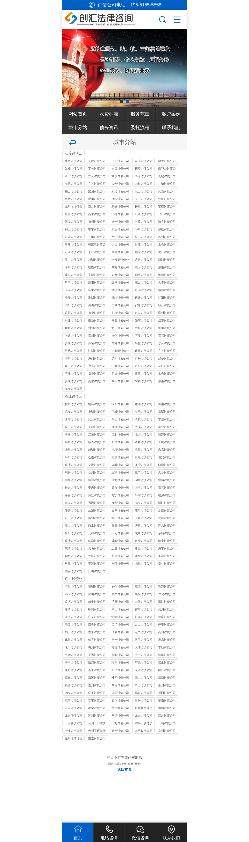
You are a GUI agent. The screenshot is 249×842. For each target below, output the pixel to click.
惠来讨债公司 (73, 700)
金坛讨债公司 (120, 199)
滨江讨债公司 (97, 419)
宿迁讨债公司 (143, 297)
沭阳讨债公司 (167, 297)
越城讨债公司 (97, 449)
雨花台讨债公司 (167, 169)
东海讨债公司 (120, 267)
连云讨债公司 (143, 259)
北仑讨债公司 (143, 434)
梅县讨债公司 (120, 647)
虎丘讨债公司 (167, 252)
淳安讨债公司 (120, 404)
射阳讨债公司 (97, 282)
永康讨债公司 (167, 510)
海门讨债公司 (120, 328)
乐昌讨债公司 (120, 601)
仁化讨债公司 (167, 594)
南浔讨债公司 (143, 487)
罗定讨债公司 (97, 708)
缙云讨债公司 (143, 525)
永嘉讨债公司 (167, 449)
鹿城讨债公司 (120, 464)
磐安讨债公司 (73, 510)
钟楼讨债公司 (167, 199)
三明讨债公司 (167, 723)
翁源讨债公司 (73, 601)
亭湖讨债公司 (97, 274)
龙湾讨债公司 (143, 464)
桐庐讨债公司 (97, 404)
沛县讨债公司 (167, 221)
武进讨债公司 (120, 206)
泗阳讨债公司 (73, 305)
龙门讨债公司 (73, 647)
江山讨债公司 (73, 525)
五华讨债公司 (73, 654)
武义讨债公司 (143, 502)
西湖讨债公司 (73, 419)
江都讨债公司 (120, 214)
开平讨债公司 (167, 624)
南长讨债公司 (143, 183)
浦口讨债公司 (120, 168)
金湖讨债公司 (143, 290)
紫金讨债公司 (167, 662)
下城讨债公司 (120, 411)
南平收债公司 (143, 730)
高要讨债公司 (73, 624)
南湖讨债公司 (73, 502)
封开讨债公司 (143, 617)
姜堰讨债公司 (73, 343)
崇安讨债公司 (120, 183)
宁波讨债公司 (167, 419)
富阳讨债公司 (167, 404)
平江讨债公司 (97, 252)
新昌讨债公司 (120, 442)
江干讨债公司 (143, 411)
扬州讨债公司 (143, 206)
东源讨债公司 (143, 670)
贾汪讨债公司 (120, 236)
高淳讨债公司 (143, 176)
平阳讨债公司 (73, 457)
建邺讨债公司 (167, 161)
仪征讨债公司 (73, 214)
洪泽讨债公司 (120, 290)
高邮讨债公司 (97, 214)
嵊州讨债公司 (73, 449)
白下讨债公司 (120, 161)
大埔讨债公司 (143, 647)
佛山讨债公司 (97, 594)
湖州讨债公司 (143, 480)
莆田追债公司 (120, 708)
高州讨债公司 (167, 632)
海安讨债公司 (120, 320)
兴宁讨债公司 (143, 654)
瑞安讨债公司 (167, 457)
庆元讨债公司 (120, 533)
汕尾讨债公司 (167, 654)
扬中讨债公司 (97, 312)
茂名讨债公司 (120, 632)
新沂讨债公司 (120, 229)
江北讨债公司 (120, 434)
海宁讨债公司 (120, 495)
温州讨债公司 (143, 449)
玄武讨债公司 (97, 161)
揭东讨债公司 (143, 692)
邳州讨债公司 (143, 229)
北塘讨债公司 (167, 183)
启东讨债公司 (167, 320)
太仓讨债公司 (167, 244)
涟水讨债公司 (97, 290)
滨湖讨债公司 (167, 191)
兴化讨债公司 (120, 335)
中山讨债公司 (143, 685)
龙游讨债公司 (167, 518)
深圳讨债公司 (143, 586)
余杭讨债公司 (143, 419)
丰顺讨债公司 (167, 647)
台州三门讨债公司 (97, 723)
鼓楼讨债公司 (73, 168)
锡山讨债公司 (73, 191)
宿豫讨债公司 (143, 305)
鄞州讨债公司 (73, 442)
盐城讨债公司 (73, 274)
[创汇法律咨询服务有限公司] (110, 18)
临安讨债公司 (73, 411)
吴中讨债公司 (73, 259)
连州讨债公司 (97, 685)
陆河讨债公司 (97, 662)
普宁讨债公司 (97, 700)
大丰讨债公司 (167, 282)
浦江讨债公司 (167, 502)
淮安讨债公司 (73, 290)
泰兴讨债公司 (167, 335)
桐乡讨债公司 (167, 495)
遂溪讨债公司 (73, 609)
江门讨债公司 (120, 624)
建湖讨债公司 (120, 282)
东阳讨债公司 (143, 510)
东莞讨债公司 (120, 685)
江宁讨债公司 (73, 176)
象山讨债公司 (73, 426)
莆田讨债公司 (167, 708)
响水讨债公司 (143, 274)
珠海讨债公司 (167, 586)
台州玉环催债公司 (97, 731)
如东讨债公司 (143, 320)
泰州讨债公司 (97, 335)
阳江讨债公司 (167, 670)
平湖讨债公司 (143, 495)
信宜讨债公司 (97, 639)
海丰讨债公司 (73, 662)
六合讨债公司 (97, 176)
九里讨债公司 (97, 236)
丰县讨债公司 (143, 221)
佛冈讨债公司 (120, 677)
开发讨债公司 (73, 221)
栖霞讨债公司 (143, 168)
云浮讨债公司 (120, 700)
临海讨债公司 (120, 480)
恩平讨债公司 (97, 632)
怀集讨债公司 (120, 617)
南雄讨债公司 (143, 601)
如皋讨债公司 (73, 328)
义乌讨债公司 (120, 510)
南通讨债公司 (97, 320)
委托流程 (140, 127)
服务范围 (140, 113)
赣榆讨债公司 (97, 267)
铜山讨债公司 (73, 229)
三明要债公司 (73, 723)
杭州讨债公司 (73, 404)
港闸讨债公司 (167, 328)
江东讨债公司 (97, 434)
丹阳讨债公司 (73, 312)
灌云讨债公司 (143, 267)
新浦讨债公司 (167, 259)
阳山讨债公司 (143, 677)
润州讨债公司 (167, 312)
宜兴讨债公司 (97, 183)
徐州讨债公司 (120, 221)
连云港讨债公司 (120, 260)
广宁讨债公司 (97, 617)
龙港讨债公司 (97, 464)
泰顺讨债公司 (143, 457)
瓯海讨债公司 (167, 464)
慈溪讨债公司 (143, 426)
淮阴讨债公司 (97, 297)
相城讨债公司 (97, 259)
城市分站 (77, 127)
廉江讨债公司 (120, 609)
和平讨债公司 (120, 670)
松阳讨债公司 (73, 533)
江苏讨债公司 (73, 153)
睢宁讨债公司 (97, 229)
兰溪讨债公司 (97, 510)
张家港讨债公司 (97, 245)
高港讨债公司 (120, 343)
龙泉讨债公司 (143, 533)
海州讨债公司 (73, 267)
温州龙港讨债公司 (73, 739)
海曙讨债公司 (73, 434)
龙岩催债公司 (73, 715)
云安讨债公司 (73, 708)
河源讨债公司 (143, 662)
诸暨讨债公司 (143, 442)
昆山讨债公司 (120, 244)
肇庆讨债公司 (73, 617)
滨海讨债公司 (167, 274)
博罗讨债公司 (143, 639)
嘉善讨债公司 (73, 495)
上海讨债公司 (120, 723)
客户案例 (171, 113)
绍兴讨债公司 (97, 442)
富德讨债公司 (167, 556)
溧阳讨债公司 (97, 199)
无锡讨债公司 (167, 176)
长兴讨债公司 (73, 487)
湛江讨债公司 (167, 601)
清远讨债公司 (97, 677)
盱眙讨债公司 (120, 297)
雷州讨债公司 (143, 609)
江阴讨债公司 (73, 183)
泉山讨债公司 (143, 236)
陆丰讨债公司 (120, 662)
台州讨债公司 (97, 472)
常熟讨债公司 (73, 244)
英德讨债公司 (73, 685)
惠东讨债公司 (167, 639)
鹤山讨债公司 (73, 632)
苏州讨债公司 (167, 236)
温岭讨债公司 (97, 480)
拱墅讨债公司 (167, 411)
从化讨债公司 (120, 586)
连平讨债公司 (97, 670)
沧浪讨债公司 (73, 252)
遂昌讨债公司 (167, 525)
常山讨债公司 (120, 518)
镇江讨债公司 (167, 305)
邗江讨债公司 (167, 214)
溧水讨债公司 (120, 176)
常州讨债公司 (73, 199)
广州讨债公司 (73, 586)
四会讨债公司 (97, 624)
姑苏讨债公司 (143, 252)
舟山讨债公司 (73, 518)
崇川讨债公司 (143, 328)
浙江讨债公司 (73, 396)
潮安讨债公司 (73, 692)
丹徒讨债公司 (73, 320)
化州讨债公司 (73, 639)
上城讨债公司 (97, 411)
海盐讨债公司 (97, 495)
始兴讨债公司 (143, 594)
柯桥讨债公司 (120, 449)
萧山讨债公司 (120, 419)
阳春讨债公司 (73, 677)
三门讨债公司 (143, 472)
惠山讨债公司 (143, 191)
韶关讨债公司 (120, 594)
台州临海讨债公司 (143, 708)
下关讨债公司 (97, 168)
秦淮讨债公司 (143, 161)
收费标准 (109, 113)
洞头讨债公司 (73, 472)
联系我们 (171, 127)
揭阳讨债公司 (120, 692)
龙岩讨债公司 (143, 715)
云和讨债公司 (97, 533)
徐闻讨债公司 (97, 609)
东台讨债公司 (143, 282)
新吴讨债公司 (120, 191)
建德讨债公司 (143, 404)
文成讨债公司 (120, 457)
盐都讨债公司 (120, 274)
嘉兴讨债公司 (167, 487)
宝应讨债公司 (167, 206)
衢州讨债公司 (97, 518)
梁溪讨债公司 (97, 191)
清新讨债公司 (167, 677)
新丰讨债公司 (97, 601)
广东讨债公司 (73, 579)
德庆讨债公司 (167, 617)
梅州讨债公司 (97, 647)
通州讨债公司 (97, 328)
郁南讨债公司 (167, 700)
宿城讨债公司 (120, 305)
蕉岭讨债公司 (120, 654)
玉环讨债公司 (120, 472)
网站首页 (77, 113)
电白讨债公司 (143, 632)
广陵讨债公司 (143, 214)
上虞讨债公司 (167, 442)
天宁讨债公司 (143, 199)
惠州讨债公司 (120, 639)
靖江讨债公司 (143, 335)
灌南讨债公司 (167, 267)
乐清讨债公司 (73, 464)
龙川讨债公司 (73, 670)
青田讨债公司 (120, 525)
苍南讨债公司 (97, 457)
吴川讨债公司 (167, 609)
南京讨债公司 (73, 161)
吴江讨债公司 (143, 244)
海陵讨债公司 (97, 343)
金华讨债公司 (120, 502)
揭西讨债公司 (167, 692)
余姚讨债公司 (120, 426)
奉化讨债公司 (167, 426)
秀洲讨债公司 (97, 502)
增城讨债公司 (97, 586)
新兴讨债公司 (143, 700)
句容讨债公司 (120, 312)
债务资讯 (109, 127)
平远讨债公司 (97, 654)
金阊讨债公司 (120, 252)
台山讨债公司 (143, 624)
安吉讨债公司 (97, 487)
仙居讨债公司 (73, 480)
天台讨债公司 (167, 472)
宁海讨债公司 (97, 426)
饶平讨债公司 (97, 692)
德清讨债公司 (167, 480)
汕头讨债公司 (73, 594)
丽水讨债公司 (97, 525)
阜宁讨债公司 (73, 282)
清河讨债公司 (167, 290)
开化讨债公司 (143, 518)
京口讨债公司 (143, 312)
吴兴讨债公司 (120, 487)
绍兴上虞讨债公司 (143, 723)
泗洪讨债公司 (97, 305)
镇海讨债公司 (167, 434)
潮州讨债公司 (167, 685)
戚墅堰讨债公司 (73, 207)
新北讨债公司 (97, 206)
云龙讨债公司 (73, 236)
